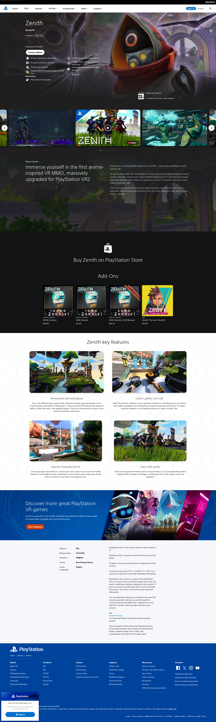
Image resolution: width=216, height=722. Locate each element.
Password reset (115, 681)
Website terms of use (154, 716)
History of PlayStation (19, 684)
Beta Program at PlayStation (186, 685)
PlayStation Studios (18, 673)
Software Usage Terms (197, 716)
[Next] (211, 128)
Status (111, 673)
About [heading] (13, 662)
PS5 (26, 8)
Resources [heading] (147, 662)
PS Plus (52, 8)
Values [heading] (79, 662)
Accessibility (81, 670)
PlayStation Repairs (117, 677)
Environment (81, 666)
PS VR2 (46, 673)
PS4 (44, 670)
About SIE (14, 666)
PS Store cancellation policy (153, 670)
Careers (13, 670)
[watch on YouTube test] (133, 143)
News (83, 8)
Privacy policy (137, 716)
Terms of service (149, 666)
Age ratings (147, 673)
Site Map (168, 716)
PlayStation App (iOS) (183, 674)
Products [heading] (47, 662)
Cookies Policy (180, 716)
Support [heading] (113, 662)
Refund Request (115, 684)
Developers (146, 681)
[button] (108, 128)
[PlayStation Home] (5, 8)
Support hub (114, 666)
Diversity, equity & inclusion (87, 677)
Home (12, 655)
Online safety (81, 673)
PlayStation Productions (19, 677)
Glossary (145, 684)
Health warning (148, 677)
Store (14, 8)
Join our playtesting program (186, 681)
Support (97, 8)
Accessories (68, 8)
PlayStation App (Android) (185, 677)
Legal (128, 716)
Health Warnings (116, 615)
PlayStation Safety (116, 670)
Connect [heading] (179, 662)
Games (38, 8)
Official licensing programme (154, 688)
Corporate (14, 681)
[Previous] (5, 128)
